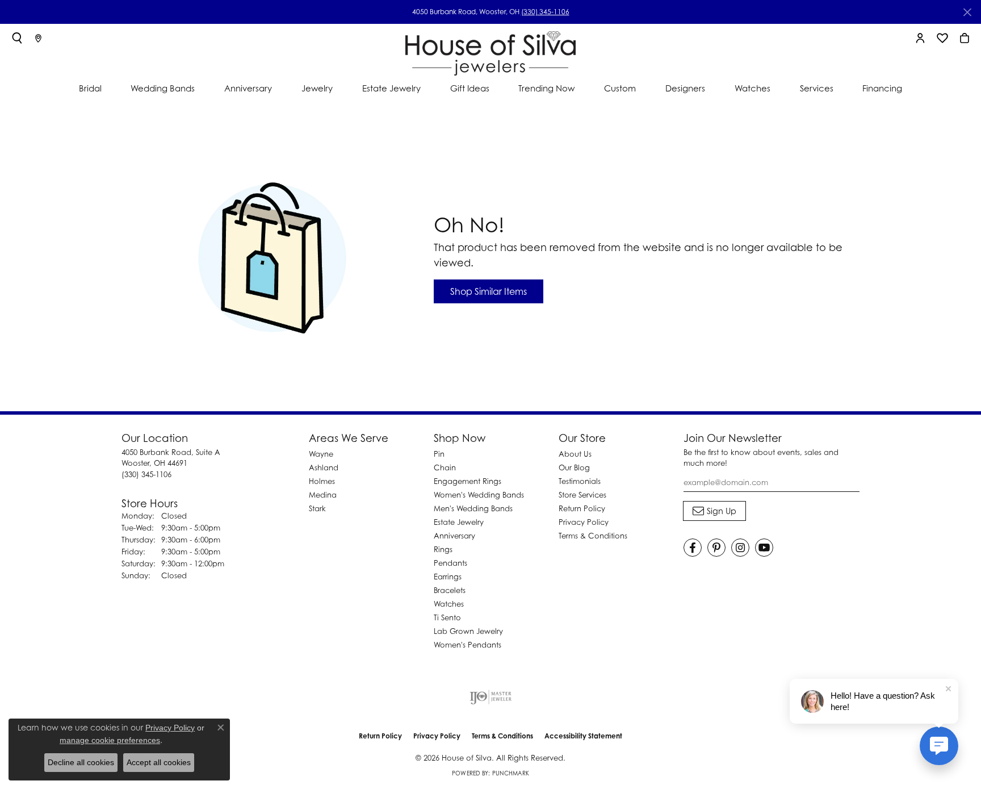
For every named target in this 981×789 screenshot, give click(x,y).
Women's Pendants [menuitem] (467, 644)
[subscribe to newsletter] (714, 511)
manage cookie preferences (110, 740)
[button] (17, 38)
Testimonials (580, 481)
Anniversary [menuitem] (454, 535)
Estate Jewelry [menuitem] (459, 522)
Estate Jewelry (391, 88)
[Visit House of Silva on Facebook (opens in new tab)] (693, 547)
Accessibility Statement (583, 736)
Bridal (90, 88)
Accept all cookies (159, 762)
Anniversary (248, 88)
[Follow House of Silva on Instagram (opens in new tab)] (740, 547)
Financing (882, 88)
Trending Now (546, 88)
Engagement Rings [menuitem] (467, 481)
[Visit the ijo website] (490, 697)
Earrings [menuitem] (448, 576)
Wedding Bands (163, 88)
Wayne (321, 453)
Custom (620, 88)
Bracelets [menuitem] (450, 590)
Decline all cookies (81, 762)
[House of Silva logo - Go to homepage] (490, 51)
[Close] (967, 12)
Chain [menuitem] (445, 467)
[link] (38, 38)
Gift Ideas (469, 88)
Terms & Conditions (593, 535)
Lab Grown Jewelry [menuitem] (468, 631)
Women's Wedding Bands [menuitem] (479, 494)
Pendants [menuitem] (450, 562)
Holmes (322, 481)
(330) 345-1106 (545, 11)
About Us (575, 453)
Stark (317, 508)
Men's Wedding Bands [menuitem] (473, 508)
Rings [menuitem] (443, 549)
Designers (685, 88)
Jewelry (317, 88)
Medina (323, 494)
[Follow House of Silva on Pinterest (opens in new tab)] (716, 547)
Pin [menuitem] (439, 453)
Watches (752, 88)
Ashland (323, 467)
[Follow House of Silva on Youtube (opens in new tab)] (764, 547)
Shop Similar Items (488, 291)
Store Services (582, 494)
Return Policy (582, 508)
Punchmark (510, 773)
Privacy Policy (584, 522)
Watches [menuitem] (449, 603)
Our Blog (574, 467)
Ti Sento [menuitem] (447, 617)
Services (816, 88)
